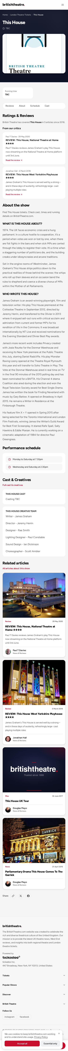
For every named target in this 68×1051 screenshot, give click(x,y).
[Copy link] (13, 896)
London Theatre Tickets (20, 15)
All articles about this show (16, 568)
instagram (9, 1017)
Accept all (22, 1043)
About (22, 106)
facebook (24, 1017)
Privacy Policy (41, 1037)
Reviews (10, 106)
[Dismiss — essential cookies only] (59, 1033)
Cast (47, 106)
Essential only (50, 1043)
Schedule (35, 106)
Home (5, 15)
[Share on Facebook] (28, 896)
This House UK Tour (17, 801)
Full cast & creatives (13, 485)
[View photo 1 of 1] (34, 53)
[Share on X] (21, 896)
